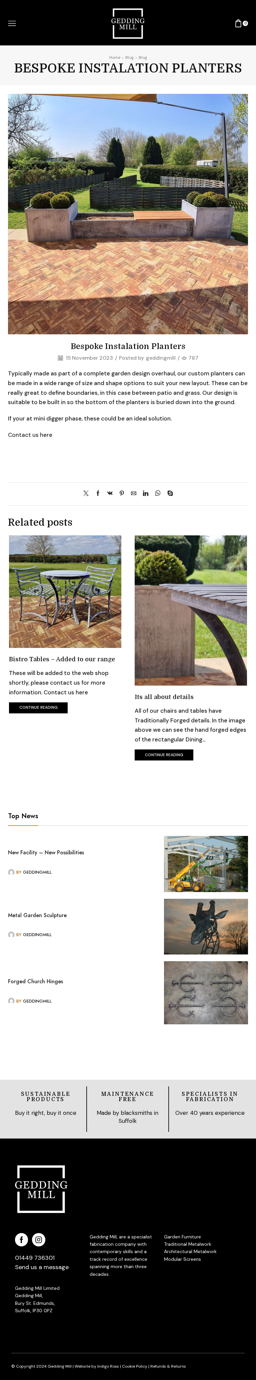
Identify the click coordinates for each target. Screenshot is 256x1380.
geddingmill (161, 357)
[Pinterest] (122, 493)
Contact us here (30, 435)
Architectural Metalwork (190, 1251)
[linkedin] (146, 493)
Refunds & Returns (168, 1366)
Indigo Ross (107, 1366)
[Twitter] (87, 493)
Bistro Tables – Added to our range (62, 659)
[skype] (168, 493)
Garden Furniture (182, 1237)
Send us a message (42, 1267)
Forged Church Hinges (35, 981)
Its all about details (164, 697)
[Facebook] (98, 493)
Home (114, 57)
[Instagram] (38, 1239)
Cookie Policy (134, 1366)
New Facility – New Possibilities (46, 852)
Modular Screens (182, 1259)
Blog (129, 57)
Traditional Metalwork (187, 1244)
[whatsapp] (158, 493)
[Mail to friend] (134, 493)
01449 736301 (35, 1258)
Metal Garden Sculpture (37, 915)
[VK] (110, 493)
